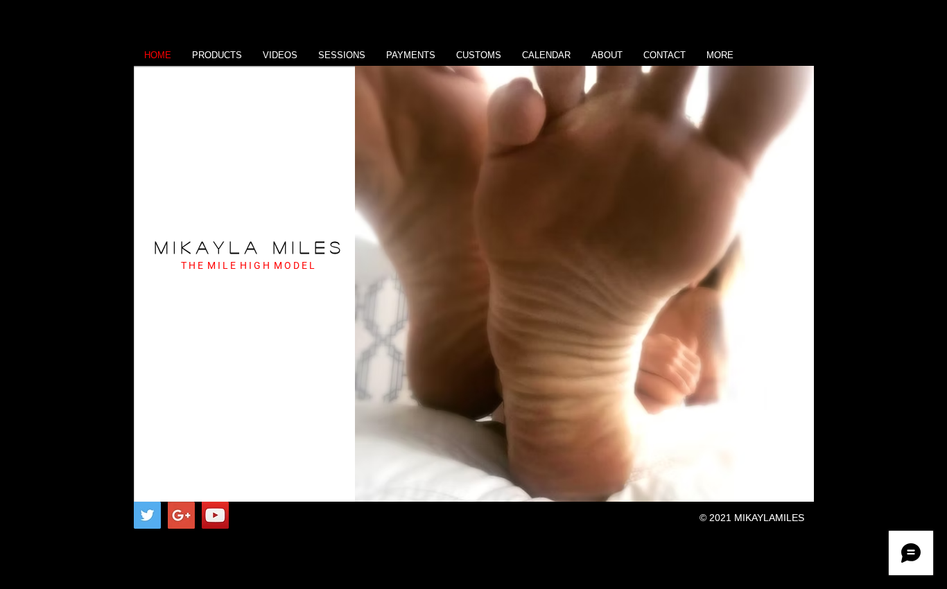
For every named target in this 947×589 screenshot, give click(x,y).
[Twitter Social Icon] (147, 515)
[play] (785, 489)
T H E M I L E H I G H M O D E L (248, 265)
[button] (584, 284)
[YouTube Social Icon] (215, 515)
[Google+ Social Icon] (181, 515)
